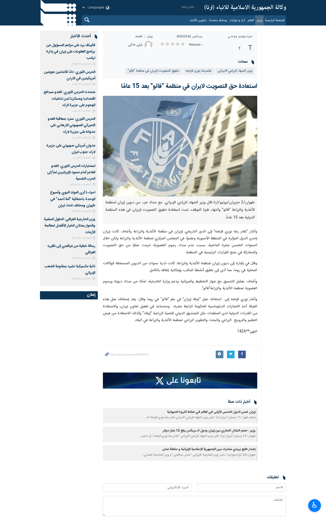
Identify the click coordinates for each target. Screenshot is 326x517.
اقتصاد (138, 36)
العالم (251, 20)
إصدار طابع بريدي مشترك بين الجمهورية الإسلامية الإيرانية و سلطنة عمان (208, 449)
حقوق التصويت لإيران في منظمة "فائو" (153, 71)
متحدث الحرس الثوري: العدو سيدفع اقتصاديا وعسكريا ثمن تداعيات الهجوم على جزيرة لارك (69, 98)
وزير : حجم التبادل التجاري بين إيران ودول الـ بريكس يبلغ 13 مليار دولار (209, 430)
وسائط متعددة (218, 20)
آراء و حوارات (237, 20)
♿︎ (314, 505)
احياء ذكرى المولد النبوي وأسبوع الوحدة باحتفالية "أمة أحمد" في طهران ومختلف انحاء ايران (72, 199)
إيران (259, 20)
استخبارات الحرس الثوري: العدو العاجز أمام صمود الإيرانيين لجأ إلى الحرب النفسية (71, 172)
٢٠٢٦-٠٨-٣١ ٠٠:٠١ (82, 158)
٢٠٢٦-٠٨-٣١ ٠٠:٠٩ (81, 138)
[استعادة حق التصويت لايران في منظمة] (180, 146)
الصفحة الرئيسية (275, 20)
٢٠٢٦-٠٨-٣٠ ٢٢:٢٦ (81, 238)
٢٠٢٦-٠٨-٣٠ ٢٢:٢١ (81, 258)
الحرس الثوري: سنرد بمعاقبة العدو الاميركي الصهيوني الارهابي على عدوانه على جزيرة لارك (71, 125)
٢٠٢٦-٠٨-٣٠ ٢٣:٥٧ (81, 184)
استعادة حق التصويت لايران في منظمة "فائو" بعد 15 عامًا (189, 86)
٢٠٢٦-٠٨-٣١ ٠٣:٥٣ (81, 64)
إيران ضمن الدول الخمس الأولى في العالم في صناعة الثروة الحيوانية (211, 412)
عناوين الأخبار (198, 20)
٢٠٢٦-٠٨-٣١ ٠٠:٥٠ (81, 111)
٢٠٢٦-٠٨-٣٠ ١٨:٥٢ (81, 278)
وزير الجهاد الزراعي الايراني (235, 71)
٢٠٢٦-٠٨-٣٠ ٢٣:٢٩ (81, 211)
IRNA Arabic (245, 8)
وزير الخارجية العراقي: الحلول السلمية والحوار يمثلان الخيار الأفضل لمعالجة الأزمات (69, 225)
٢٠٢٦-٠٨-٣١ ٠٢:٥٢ (81, 84)
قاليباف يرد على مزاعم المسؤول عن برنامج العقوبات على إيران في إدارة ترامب (70, 51)
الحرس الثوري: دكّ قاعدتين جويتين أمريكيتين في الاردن (69, 75)
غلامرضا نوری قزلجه (198, 71)
